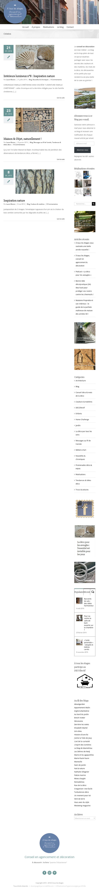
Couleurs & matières (38, 204)
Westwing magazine (82, 805)
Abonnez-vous (82, 150)
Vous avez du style (81, 802)
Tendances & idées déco (83, 482)
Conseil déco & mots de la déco (84, 394)
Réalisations (80, 474)
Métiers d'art (81, 450)
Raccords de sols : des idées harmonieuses (88, 602)
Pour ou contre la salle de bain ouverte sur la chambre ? (88, 623)
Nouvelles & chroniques (41, 80)
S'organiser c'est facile (83, 789)
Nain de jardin (80, 765)
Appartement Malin (82, 707)
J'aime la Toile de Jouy (83, 738)
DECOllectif (80, 407)
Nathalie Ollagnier (81, 772)
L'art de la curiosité (82, 741)
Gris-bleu (78, 731)
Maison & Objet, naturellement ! (23, 139)
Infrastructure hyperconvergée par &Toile (71, 886)
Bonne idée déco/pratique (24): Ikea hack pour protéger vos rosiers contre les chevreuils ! (84, 288)
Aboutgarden (79, 704)
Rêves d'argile (79, 778)
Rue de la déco (80, 785)
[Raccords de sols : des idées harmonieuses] (79, 599)
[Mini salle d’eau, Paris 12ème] (78, 183)
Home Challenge (82, 419)
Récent (87, 592)
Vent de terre (79, 799)
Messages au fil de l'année (42, 142)
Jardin (78, 425)
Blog (30, 80)
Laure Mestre (10, 80)
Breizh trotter (79, 718)
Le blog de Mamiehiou (83, 748)
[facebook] (44, 873)
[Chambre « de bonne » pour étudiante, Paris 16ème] (78, 174)
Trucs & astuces (82, 489)
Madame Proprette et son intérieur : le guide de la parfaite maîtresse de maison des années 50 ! (84, 307)
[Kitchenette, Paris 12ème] (87, 183)
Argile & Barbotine (81, 711)
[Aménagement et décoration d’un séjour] (78, 192)
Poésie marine (80, 775)
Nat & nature (79, 768)
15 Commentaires (19, 145)
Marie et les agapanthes (84, 755)
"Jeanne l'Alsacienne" (58, 862)
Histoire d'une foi (81, 734)
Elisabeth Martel (81, 728)
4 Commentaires (56, 80)
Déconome (78, 721)
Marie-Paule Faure (81, 758)
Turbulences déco (81, 792)
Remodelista (79, 782)
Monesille (78, 761)
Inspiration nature (14, 200)
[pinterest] (55, 873)
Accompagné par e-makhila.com (42, 886)
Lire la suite (61, 98)
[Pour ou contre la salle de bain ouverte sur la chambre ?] (79, 616)
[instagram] (49, 873)
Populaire (78, 592)
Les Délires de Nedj (82, 751)
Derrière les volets (81, 724)
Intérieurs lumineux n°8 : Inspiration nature (29, 76)
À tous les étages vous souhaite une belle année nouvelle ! (85, 246)
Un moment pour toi (82, 795)
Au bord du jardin (81, 714)
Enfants (79, 413)
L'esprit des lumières (82, 745)
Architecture (81, 380)
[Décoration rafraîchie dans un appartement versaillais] (87, 174)
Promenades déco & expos (84, 467)
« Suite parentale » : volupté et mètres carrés (88, 644)
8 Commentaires (52, 204)
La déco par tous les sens (84, 433)
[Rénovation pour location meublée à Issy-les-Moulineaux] (87, 192)
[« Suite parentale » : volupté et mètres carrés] (79, 641)
